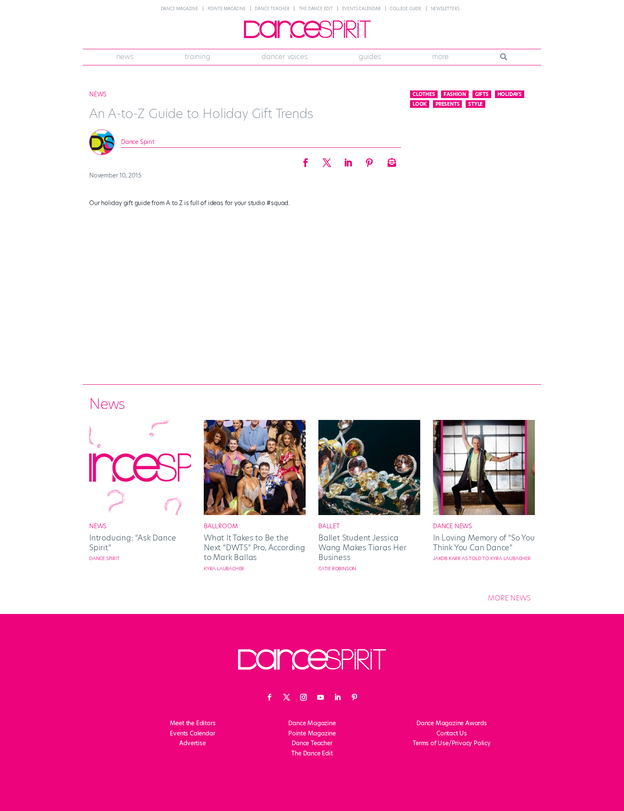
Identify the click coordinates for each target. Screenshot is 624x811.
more (440, 56)
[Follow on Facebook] (269, 697)
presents (447, 104)
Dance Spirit (138, 142)
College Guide (405, 8)
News (125, 56)
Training (197, 56)
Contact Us (451, 733)
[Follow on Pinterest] (354, 697)
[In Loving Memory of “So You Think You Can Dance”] (484, 513)
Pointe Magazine (227, 8)
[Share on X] (326, 160)
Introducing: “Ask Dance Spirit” (132, 542)
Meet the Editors (193, 723)
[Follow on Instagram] (303, 697)
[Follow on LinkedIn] (337, 697)
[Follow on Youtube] (320, 697)
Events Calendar (361, 8)
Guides (370, 56)
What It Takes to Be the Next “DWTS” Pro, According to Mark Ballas (254, 547)
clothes (424, 94)
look (420, 104)
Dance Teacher (272, 8)
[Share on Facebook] (305, 160)
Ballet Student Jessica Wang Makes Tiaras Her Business (362, 547)
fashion (455, 94)
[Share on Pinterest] (369, 160)
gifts (482, 94)
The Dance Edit (316, 8)
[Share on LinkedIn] (348, 160)
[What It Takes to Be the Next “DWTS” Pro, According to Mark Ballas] (255, 513)
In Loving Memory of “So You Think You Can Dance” (484, 542)
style (475, 104)
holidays (510, 94)
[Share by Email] (390, 160)
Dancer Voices (284, 56)
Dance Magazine (179, 8)
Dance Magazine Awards (451, 723)
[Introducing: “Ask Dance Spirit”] (140, 513)
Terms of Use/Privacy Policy (452, 743)
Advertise (192, 743)
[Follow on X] (286, 697)
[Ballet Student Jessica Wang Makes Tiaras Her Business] (369, 513)
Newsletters (445, 8)
